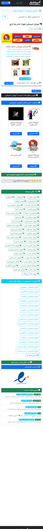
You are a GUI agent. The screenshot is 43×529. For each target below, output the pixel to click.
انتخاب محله (34, 29)
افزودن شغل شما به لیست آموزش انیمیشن (20, 95)
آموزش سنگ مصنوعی (13, 245)
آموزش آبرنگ (33, 241)
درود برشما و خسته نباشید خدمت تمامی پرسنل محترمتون (22, 396)
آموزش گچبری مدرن (31, 245)
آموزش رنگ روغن (32, 258)
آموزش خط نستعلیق (13, 225)
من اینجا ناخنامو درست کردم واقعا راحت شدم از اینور (23, 421)
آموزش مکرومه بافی (31, 225)
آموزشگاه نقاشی (18, 11)
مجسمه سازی (16, 221)
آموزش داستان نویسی (17, 249)
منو (18, 2)
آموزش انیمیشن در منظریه (29, 337)
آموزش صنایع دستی (31, 262)
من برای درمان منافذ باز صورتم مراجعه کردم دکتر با (24, 402)
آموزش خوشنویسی (15, 205)
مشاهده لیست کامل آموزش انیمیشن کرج (20, 174)
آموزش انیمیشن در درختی (30, 314)
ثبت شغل (5, 3)
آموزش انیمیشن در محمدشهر (29, 319)
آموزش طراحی (33, 197)
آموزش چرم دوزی (17, 229)
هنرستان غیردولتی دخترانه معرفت (17, 46)
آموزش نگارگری (12, 266)
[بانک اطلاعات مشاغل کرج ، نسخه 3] (35, 3)
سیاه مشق (18, 217)
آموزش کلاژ (34, 270)
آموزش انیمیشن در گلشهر (30, 291)
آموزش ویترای (33, 249)
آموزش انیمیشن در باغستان (29, 328)
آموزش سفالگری (32, 233)
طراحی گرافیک (20, 201)
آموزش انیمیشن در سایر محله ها (27, 351)
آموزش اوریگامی (32, 217)
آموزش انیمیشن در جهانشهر (29, 342)
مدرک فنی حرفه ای (31, 205)
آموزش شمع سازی (32, 221)
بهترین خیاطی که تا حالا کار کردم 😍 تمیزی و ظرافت (24, 414)
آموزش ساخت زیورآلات (30, 274)
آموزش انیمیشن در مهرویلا (29, 296)
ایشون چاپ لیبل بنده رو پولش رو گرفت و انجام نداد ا (23, 408)
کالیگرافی (9, 197)
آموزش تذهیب (19, 241)
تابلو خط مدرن (33, 253)
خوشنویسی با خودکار (31, 213)
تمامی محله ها (32, 355)
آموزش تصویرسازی (14, 262)
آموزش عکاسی (33, 209)
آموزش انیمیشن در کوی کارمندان (27, 346)
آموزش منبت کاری (16, 258)
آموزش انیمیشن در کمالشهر (29, 333)
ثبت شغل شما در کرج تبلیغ (20, 362)
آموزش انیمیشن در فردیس (29, 305)
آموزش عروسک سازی (31, 237)
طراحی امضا (20, 209)
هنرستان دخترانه (24, 79)
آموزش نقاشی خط (14, 237)
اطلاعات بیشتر (9, 83)
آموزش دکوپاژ (19, 253)
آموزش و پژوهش (31, 11)
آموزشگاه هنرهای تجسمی (29, 266)
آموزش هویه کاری (20, 270)
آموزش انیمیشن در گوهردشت (28, 301)
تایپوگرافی (20, 197)
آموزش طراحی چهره (13, 213)
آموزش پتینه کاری (17, 233)
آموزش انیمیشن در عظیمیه (29, 310)
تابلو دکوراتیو (33, 201)
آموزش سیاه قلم (32, 229)
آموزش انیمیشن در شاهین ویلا (28, 323)
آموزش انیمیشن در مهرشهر (29, 287)
